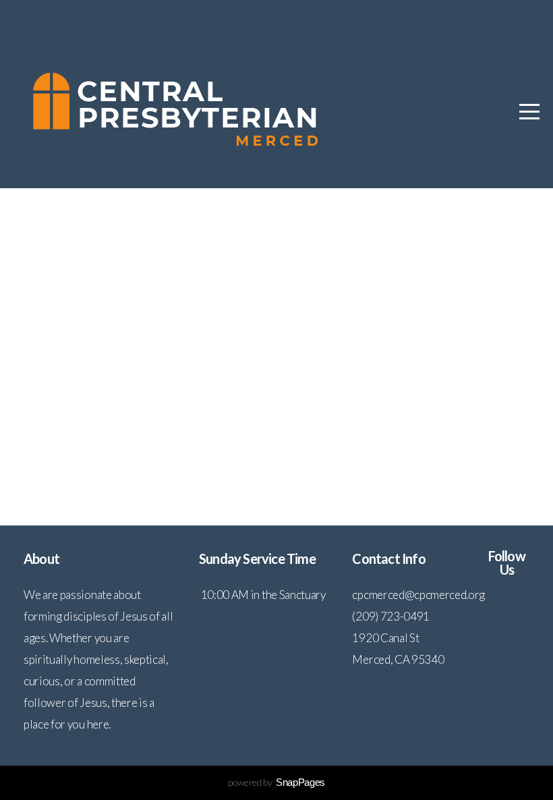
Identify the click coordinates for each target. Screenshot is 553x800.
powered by (276, 782)
